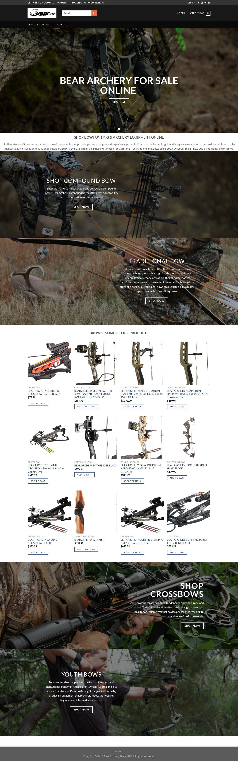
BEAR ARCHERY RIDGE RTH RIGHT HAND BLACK (187, 467)
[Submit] (94, 13)
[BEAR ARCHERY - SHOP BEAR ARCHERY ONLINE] (42, 13)
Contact (191, 2)
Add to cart (38, 403)
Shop (40, 24)
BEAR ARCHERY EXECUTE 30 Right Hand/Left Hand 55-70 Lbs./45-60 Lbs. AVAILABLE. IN (142, 394)
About (50, 24)
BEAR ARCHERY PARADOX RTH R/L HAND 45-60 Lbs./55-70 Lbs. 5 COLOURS (141, 468)
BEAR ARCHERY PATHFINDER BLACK (95, 465)
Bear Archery (69, 148)
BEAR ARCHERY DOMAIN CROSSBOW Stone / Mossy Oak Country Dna (46, 468)
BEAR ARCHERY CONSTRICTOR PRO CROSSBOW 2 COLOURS (142, 541)
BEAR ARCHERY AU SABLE (89, 539)
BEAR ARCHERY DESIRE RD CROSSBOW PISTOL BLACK (44, 392)
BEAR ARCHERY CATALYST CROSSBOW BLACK (43, 541)
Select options (86, 406)
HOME (31, 24)
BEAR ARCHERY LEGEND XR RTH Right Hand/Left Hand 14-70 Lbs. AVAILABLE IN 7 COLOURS (93, 394)
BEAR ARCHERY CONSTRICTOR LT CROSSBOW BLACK (187, 541)
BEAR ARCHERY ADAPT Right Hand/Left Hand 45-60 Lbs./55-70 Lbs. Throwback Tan (188, 394)
